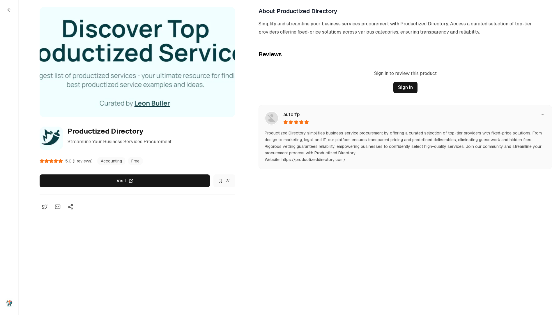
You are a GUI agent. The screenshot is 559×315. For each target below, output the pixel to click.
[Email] (57, 207)
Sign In (405, 87)
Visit (121, 181)
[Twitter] (45, 207)
